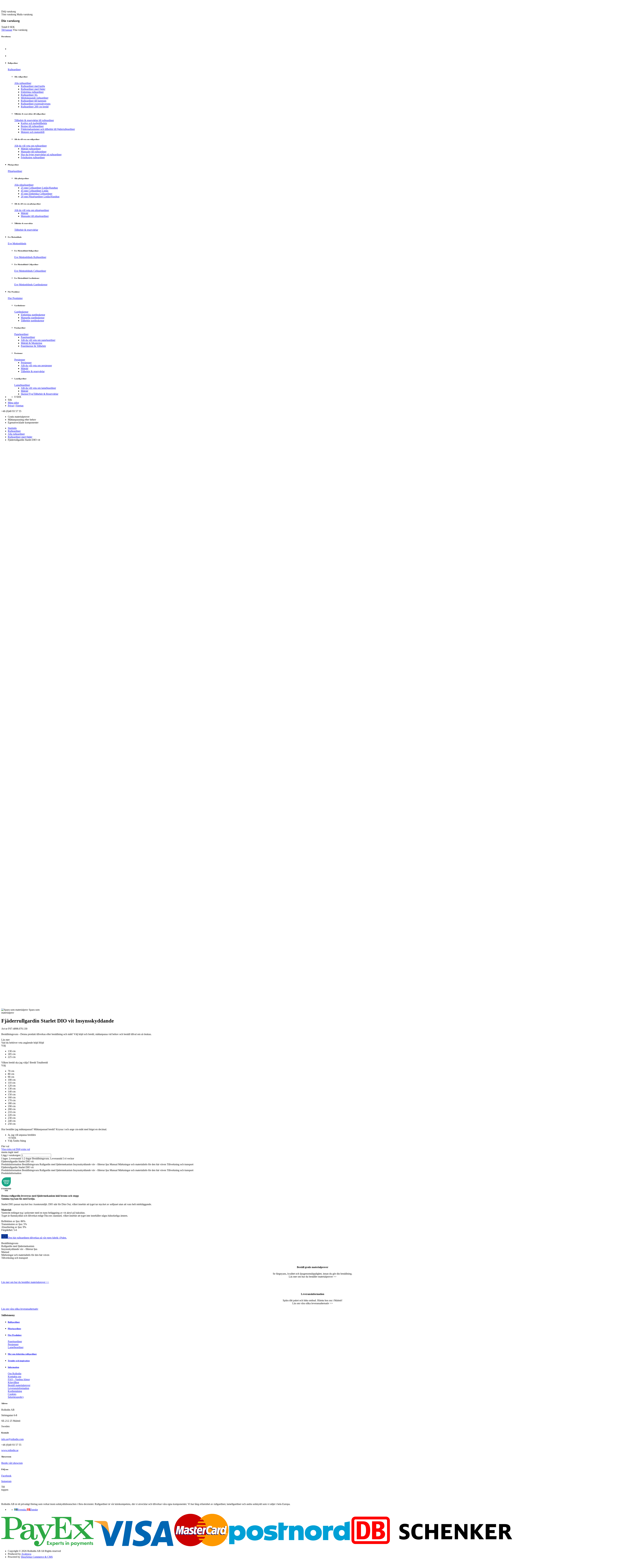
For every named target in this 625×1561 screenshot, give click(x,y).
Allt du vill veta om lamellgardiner (38, 388)
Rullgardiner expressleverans (35, 103)
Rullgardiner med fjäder (33, 89)
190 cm (11, 1106)
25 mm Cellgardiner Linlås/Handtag (39, 187)
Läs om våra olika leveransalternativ (19, 1308)
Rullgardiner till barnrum (33, 100)
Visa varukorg (20, 30)
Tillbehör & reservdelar (26, 229)
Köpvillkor (13, 1382)
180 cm (11, 1103)
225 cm (11, 1057)
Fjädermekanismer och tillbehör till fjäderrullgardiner (48, 129)
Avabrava (26, 1554)
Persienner (19, 359)
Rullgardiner (14, 69)
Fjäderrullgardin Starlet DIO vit (17, 1161)
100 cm (11, 1079)
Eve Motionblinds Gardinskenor (30, 284)
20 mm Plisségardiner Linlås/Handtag (40, 196)
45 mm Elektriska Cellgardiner (36, 193)
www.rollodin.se (9, 1450)
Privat (11, 405)
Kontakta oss (14, 1376)
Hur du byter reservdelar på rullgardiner (41, 154)
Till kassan (6, 30)
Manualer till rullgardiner (33, 151)
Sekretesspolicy (16, 1397)
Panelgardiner (21, 334)
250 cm (11, 1123)
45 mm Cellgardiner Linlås (34, 190)
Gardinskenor (21, 311)
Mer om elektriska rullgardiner (22, 1354)
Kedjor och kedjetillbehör (34, 123)
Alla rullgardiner (22, 83)
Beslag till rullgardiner (32, 126)
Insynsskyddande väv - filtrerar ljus (91, 1164)
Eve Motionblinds (17, 243)
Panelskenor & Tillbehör (33, 346)
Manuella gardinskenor (32, 317)
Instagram (6, 1481)
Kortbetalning (15, 1391)
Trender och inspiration (19, 1360)
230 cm (11, 1118)
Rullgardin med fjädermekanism (56, 1164)
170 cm (11, 1100)
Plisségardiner (15, 171)
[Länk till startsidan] (20, 8)
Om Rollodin (14, 1373)
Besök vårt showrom (12, 1463)
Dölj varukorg (8, 11)
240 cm (11, 1120)
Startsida (12, 428)
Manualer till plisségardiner (35, 216)
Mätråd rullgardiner (31, 148)
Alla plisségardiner (24, 184)
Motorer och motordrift (32, 132)
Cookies (12, 1394)
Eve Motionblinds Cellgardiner (30, 270)
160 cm (11, 1097)
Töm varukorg (8, 14)
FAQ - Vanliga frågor (19, 1379)
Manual (114, 1164)
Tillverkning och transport (180, 1164)
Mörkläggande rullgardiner (34, 97)
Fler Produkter (15, 298)
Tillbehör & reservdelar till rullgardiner (34, 120)
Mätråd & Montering (31, 343)
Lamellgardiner (22, 385)
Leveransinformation (18, 1388)
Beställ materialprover (19, 1385)
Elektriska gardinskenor (33, 314)
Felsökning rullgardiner (33, 157)
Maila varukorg (25, 14)
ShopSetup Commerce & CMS (37, 1556)
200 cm (11, 1109)
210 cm (11, 1112)
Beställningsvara (30, 1164)
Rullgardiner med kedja (33, 86)
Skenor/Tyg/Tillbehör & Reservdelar (39, 393)
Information (13, 1367)
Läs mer (5, 1039)
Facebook (6, 1475)
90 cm (11, 1076)
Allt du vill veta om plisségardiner (31, 210)
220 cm (11, 1115)
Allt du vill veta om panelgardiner (38, 340)
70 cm (11, 1071)
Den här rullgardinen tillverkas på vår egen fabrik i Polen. (37, 1237)
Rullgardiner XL (29, 95)
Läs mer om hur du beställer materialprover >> (25, 1282)
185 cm (11, 1054)
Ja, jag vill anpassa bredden (22, 1134)
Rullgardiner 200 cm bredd (35, 106)
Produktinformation (11, 1164)
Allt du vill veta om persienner (36, 365)
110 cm (11, 1082)
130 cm (11, 1051)
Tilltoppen (4, 1488)
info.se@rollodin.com (12, 1439)
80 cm (11, 1074)
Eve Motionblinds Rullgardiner (30, 257)
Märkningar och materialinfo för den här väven (142, 1164)
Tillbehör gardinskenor (32, 320)
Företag (19, 405)
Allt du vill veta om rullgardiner (30, 145)
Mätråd (24, 213)
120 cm (11, 1085)
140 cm (11, 1091)
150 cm (11, 1094)
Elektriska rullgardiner (32, 92)
